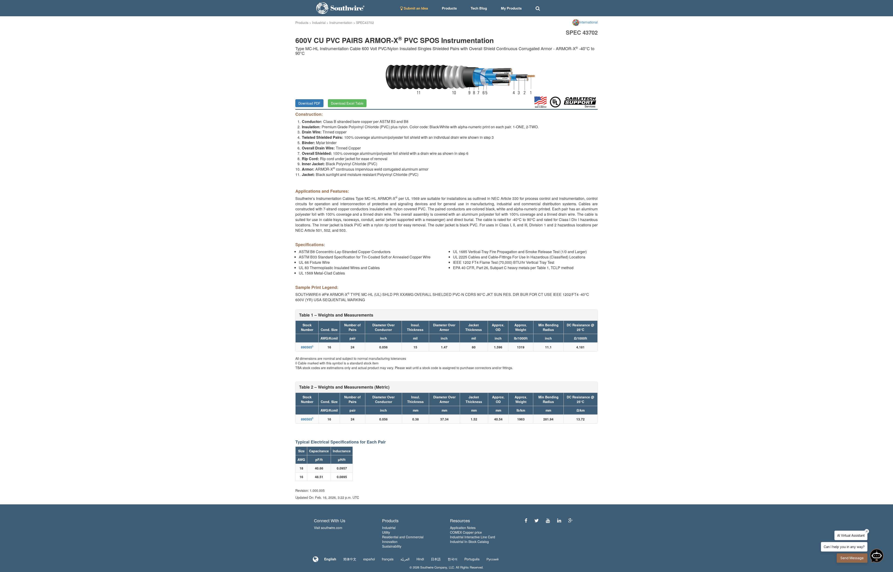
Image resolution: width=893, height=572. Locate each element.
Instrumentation (340, 22)
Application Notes (463, 527)
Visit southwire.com (328, 527)
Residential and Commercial (402, 537)
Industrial (319, 22)
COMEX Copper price (466, 532)
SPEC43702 (365, 22)
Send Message (852, 558)
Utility (386, 532)
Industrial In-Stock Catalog (469, 541)
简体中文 (349, 559)
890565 (307, 347)
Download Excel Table (347, 103)
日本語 (436, 559)
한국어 (452, 559)
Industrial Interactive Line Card (472, 537)
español (369, 559)
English (330, 559)
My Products (511, 8)
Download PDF (309, 103)
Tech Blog (479, 8)
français (387, 559)
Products (301, 22)
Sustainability (391, 546)
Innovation (389, 541)
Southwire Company (433, 567)
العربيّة (405, 559)
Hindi (420, 559)
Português (472, 559)
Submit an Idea (415, 8)
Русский (492, 559)
